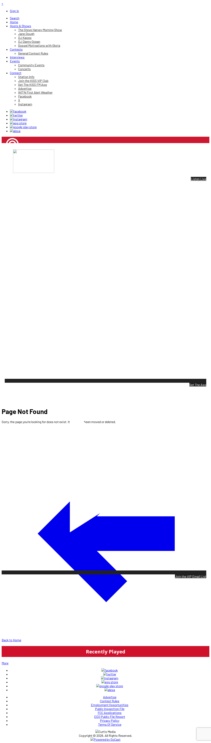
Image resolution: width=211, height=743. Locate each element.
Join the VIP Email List (190, 576)
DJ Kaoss (8, 158)
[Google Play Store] (23, 127)
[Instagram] (18, 119)
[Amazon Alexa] (15, 131)
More (5, 663)
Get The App (197, 385)
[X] (16, 115)
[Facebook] (18, 111)
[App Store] (18, 123)
